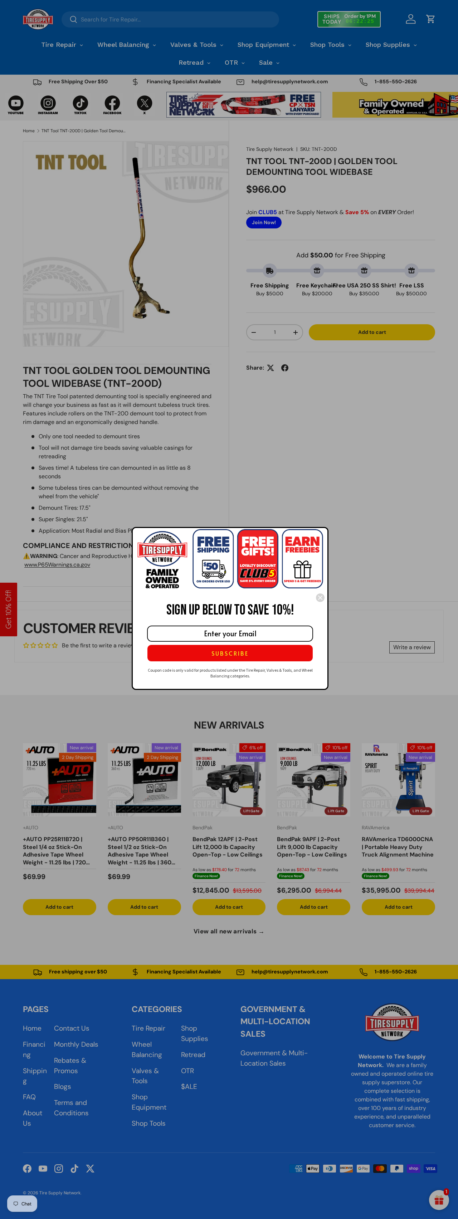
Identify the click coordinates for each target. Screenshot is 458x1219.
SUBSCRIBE (230, 653)
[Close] (320, 597)
